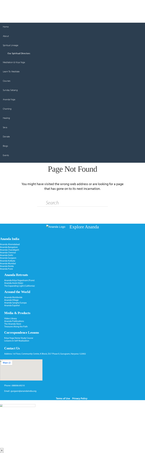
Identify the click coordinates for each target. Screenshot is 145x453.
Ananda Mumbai (8, 263)
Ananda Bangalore (9, 247)
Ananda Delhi (6, 255)
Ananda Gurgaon (8, 3)
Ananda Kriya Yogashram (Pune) (19, 280)
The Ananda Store (12, 323)
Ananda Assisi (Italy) (13, 283)
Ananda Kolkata (7, 260)
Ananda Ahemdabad (10, 244)
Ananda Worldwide (13, 297)
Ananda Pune (6, 268)
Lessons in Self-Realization (16, 340)
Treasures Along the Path (16, 326)
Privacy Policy (79, 398)
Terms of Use (63, 398)
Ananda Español (12, 305)
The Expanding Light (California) (19, 285)
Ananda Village (11, 300)
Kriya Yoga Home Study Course (18, 338)
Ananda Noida (7, 266)
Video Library (10, 318)
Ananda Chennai (8, 252)
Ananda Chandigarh (9, 249)
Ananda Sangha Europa (15, 302)
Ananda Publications (14, 321)
